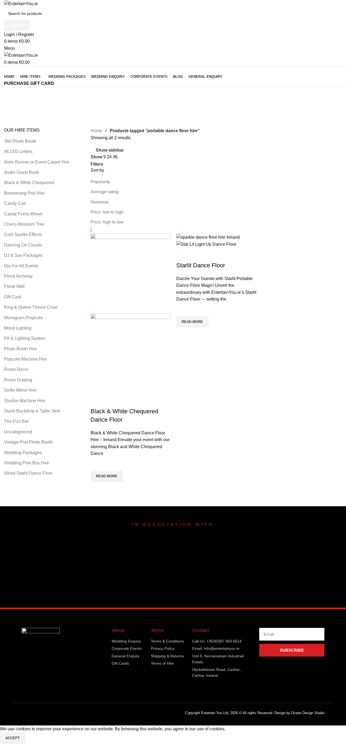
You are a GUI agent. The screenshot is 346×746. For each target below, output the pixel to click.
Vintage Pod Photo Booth (28, 442)
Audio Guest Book (21, 172)
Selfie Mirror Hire (20, 390)
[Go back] (11, 94)
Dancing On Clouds (23, 245)
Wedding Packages (23, 452)
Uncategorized (18, 431)
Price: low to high (107, 212)
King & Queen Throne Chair (31, 307)
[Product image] (131, 353)
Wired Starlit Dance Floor (28, 473)
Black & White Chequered (29, 182)
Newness (100, 202)
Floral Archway (18, 276)
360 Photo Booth (20, 141)
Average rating (105, 191)
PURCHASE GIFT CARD (29, 83)
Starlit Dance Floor (200, 265)
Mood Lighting (17, 328)
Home (96, 130)
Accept (12, 738)
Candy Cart (15, 203)
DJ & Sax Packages (23, 255)
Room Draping (18, 380)
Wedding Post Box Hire (26, 463)
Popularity (100, 181)
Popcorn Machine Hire (25, 359)
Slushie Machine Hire (24, 400)
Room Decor (16, 369)
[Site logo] (21, 3)
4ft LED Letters (18, 151)
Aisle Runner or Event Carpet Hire (36, 162)
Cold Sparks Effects (23, 234)
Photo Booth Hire (20, 349)
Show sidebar (110, 150)
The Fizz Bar (16, 421)
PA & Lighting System (24, 338)
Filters (97, 164)
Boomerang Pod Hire (24, 193)
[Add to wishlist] (97, 464)
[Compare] (97, 400)
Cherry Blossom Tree (24, 224)
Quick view (97, 488)
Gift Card (12, 297)
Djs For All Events (21, 266)
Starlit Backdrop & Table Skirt (32, 411)
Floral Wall (14, 286)
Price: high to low (107, 222)
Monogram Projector (23, 317)
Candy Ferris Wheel (23, 214)
